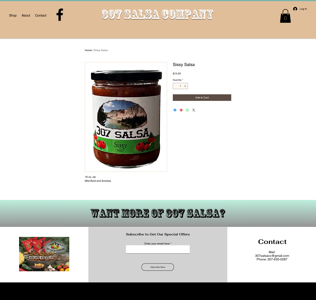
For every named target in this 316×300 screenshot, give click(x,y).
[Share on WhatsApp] (187, 110)
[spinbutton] (180, 86)
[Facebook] (60, 14)
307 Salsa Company (157, 14)
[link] (285, 16)
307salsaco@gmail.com (272, 255)
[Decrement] (175, 86)
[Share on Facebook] (175, 110)
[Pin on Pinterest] (181, 110)
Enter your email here (157, 243)
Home (88, 50)
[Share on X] (194, 110)
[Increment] (185, 86)
